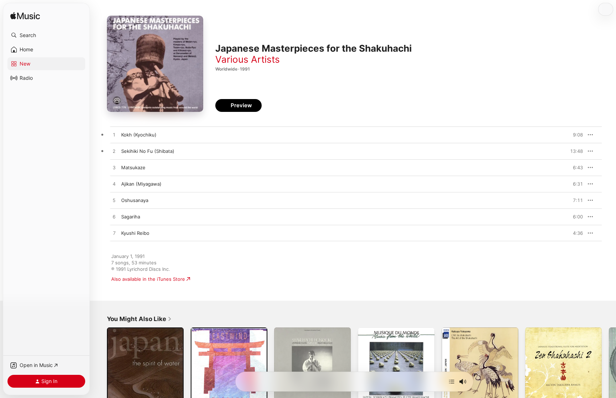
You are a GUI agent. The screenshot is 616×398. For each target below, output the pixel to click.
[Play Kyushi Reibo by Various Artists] (114, 233)
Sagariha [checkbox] (130, 216)
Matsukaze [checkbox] (133, 167)
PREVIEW (575, 135)
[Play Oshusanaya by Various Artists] (114, 200)
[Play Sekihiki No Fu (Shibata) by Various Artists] (114, 151)
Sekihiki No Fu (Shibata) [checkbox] (147, 151)
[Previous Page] (100, 365)
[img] (25, 16)
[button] (46, 35)
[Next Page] (609, 365)
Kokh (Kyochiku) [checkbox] (138, 135)
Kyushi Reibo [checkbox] (135, 233)
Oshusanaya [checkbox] (134, 200)
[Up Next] (451, 382)
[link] (139, 319)
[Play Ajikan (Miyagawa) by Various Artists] (114, 184)
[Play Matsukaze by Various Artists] (114, 168)
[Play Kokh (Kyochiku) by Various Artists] (114, 135)
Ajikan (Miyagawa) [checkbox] (141, 184)
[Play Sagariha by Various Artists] (114, 217)
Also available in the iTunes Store (148, 279)
